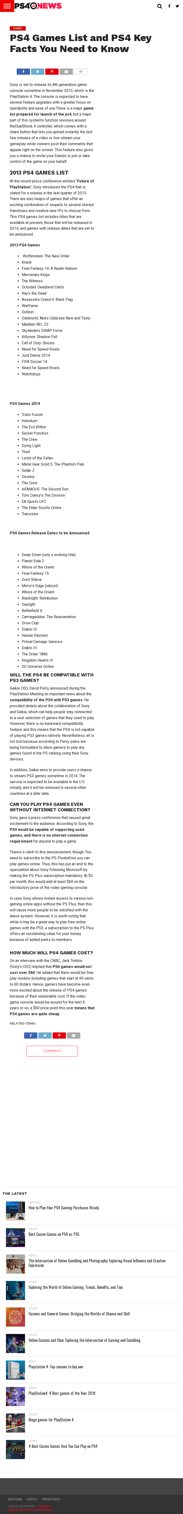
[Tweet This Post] (37, 70)
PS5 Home (46, 1509)
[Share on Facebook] (23, 70)
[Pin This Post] (52, 70)
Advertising (15, 1499)
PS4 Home (30, 1509)
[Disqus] (52, 1116)
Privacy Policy (51, 1499)
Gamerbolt (14, 1509)
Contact (32, 1499)
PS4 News (44, 1506)
